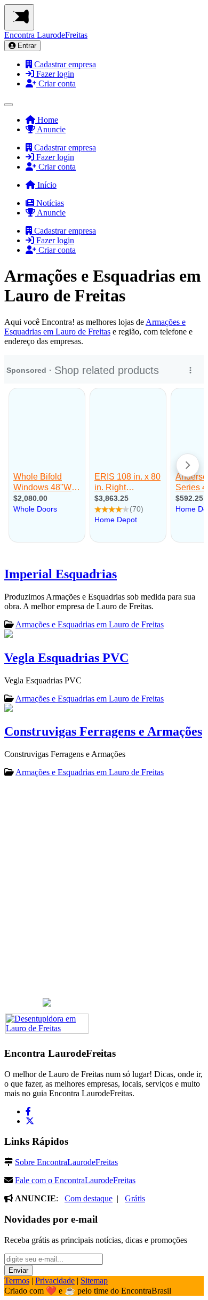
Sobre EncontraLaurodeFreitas (66, 1162)
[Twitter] (30, 1121)
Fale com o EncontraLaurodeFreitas (75, 1180)
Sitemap (94, 1280)
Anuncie (50, 129)
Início (46, 184)
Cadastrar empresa (64, 64)
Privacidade (55, 1280)
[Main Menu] (19, 17)
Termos (16, 1280)
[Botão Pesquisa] (8, 104)
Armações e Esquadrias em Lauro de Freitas (95, 326)
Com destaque (89, 1198)
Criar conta (56, 83)
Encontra (45, 34)
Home (46, 119)
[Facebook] (28, 1111)
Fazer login (54, 73)
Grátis (135, 1198)
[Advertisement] (104, 891)
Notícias (49, 203)
